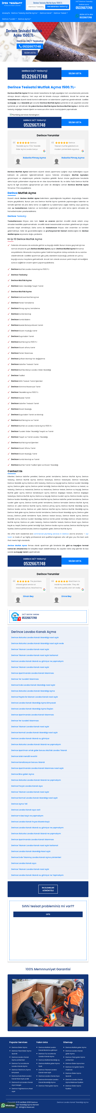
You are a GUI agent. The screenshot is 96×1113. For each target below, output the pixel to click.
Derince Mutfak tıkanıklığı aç (49, 1060)
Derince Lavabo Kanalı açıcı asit (25, 810)
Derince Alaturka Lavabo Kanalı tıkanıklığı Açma (33, 691)
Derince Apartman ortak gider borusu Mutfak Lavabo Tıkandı (39, 750)
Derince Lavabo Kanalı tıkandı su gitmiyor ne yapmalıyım (37, 661)
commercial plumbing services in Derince (51, 534)
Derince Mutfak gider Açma (76, 1047)
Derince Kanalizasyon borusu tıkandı (28, 762)
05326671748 (86, 17)
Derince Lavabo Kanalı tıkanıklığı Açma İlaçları (32, 709)
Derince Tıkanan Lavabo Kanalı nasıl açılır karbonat (34, 655)
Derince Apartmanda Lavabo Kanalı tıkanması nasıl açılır (37, 768)
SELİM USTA (75, 73)
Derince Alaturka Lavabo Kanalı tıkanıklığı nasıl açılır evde (37, 643)
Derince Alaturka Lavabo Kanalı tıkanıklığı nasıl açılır (35, 637)
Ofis (48, 914)
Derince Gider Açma (19, 1047)
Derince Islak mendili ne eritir (24, 756)
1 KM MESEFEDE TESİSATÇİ (57, 6)
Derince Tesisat (60, 13)
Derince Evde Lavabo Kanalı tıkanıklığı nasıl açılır (33, 685)
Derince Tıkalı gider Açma (48, 1086)
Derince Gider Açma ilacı (75, 1063)
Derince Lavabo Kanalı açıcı (23, 863)
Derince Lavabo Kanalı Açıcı (49, 1076)
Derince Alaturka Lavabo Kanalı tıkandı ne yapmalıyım (36, 744)
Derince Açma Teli (19, 804)
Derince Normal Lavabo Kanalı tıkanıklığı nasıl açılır (34, 732)
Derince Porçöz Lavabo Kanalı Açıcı (27, 786)
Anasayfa (6, 13)
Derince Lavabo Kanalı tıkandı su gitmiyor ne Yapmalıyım (37, 875)
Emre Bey (66, 596)
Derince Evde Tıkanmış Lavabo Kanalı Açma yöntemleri (36, 857)
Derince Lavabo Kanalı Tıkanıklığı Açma (72, 1102)
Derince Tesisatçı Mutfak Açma (24, 13)
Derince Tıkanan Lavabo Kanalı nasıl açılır (30, 649)
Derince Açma (24, 19)
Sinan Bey (28, 596)
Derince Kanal (45, 13)
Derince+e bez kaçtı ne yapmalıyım (27, 816)
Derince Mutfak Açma (17, 545)
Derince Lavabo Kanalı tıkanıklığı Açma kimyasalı (33, 703)
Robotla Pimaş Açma (34, 157)
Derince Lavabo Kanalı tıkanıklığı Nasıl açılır (31, 851)
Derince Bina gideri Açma (22, 774)
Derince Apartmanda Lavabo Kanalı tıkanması (32, 673)
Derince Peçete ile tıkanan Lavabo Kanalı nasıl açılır (34, 697)
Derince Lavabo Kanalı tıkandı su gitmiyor (30, 738)
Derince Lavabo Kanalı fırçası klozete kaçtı (30, 821)
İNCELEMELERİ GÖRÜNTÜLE (48, 889)
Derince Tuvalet (8, 19)
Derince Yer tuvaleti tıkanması (25, 679)
